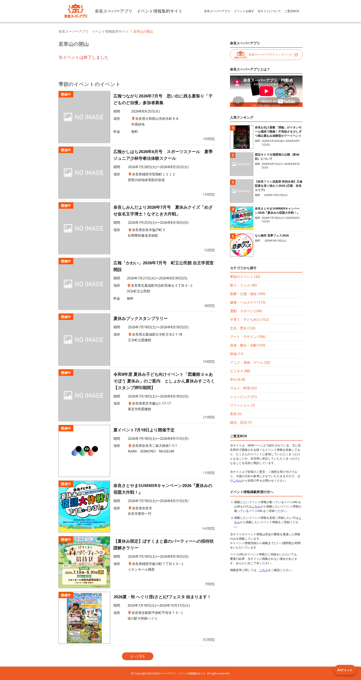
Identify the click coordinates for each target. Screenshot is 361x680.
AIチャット (345, 670)
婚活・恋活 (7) (241, 422)
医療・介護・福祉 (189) (247, 293)
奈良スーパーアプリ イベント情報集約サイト (93, 31)
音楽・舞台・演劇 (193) (247, 345)
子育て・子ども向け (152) (249, 319)
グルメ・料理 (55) (243, 388)
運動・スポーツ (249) (246, 311)
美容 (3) (236, 414)
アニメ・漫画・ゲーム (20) (250, 362)
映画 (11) (236, 354)
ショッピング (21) (243, 396)
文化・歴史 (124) (242, 328)
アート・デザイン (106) (247, 336)
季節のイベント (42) (245, 276)
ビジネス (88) (240, 371)
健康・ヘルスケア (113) (247, 302)
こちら (237, 480)
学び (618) (237, 379)
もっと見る (137, 656)
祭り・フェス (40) (243, 285)
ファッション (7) (242, 405)
